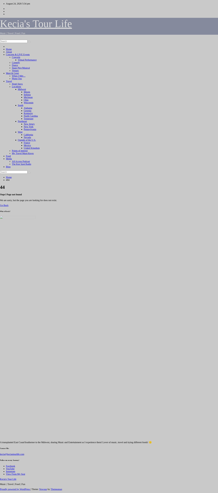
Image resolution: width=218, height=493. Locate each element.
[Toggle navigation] (1, 39)
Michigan (28, 97)
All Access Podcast (21, 161)
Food (8, 156)
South (20, 105)
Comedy (16, 62)
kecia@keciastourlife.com (12, 454)
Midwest (22, 89)
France (27, 142)
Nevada (27, 137)
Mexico (27, 145)
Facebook (10, 466)
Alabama (28, 108)
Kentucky (28, 113)
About (9, 52)
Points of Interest (20, 150)
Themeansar (56, 489)
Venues (15, 70)
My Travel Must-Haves (23, 153)
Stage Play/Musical (21, 68)
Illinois (27, 92)
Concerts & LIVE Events (18, 54)
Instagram (10, 471)
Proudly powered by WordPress (15, 489)
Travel (9, 81)
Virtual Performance (27, 60)
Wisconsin (28, 102)
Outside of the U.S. (27, 140)
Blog (8, 166)
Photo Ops (17, 78)
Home (9, 49)
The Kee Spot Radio (21, 164)
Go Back (4, 205)
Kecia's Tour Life (36, 23)
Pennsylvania (30, 129)
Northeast (22, 121)
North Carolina (31, 116)
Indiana (27, 94)
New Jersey (29, 124)
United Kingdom (32, 148)
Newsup (43, 489)
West (20, 132)
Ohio (26, 100)
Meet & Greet (12, 73)
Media (9, 158)
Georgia (27, 110)
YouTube (10, 468)
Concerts (16, 57)
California (28, 134)
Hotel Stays (17, 84)
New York (28, 126)
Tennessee (28, 118)
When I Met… (19, 76)
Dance (15, 65)
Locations (16, 86)
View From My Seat (15, 474)
